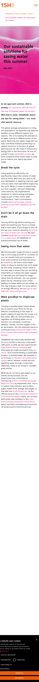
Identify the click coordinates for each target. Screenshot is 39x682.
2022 (30, 14)
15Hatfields (9, 14)
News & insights (21, 14)
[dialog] (19, 660)
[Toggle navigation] (36, 5)
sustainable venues (22, 154)
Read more (5, 651)
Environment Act (20, 391)
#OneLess (5, 342)
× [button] (36, 640)
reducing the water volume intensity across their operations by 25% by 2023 (18, 204)
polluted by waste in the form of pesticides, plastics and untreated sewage (19, 332)
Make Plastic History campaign (14, 348)
